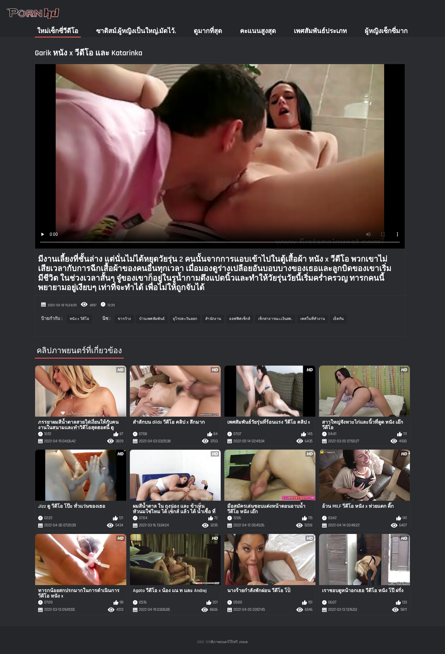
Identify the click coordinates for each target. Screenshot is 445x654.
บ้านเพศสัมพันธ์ (152, 319)
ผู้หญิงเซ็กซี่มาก (386, 31)
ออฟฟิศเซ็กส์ (239, 319)
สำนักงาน (213, 319)
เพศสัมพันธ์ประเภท (320, 31)
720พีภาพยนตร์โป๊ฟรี (222, 642)
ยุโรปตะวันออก (185, 319)
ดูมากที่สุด (208, 31)
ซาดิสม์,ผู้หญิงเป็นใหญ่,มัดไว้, (136, 31)
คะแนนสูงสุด (258, 31)
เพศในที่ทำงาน (312, 319)
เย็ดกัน (338, 319)
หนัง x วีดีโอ (79, 319)
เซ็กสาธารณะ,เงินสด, (275, 319)
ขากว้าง (124, 319)
